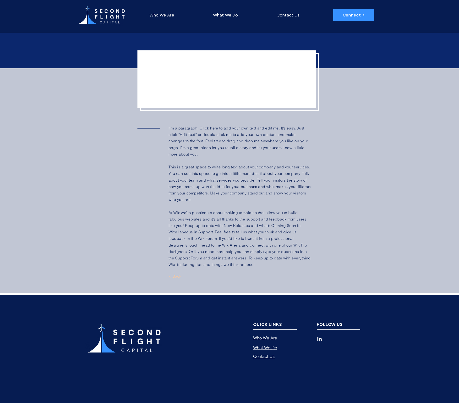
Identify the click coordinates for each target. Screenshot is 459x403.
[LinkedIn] (319, 339)
